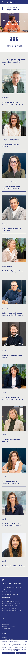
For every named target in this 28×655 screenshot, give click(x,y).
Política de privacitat (7, 639)
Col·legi (4, 619)
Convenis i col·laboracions (9, 626)
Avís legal (4, 637)
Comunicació (5, 624)
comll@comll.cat (6, 591)
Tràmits (4, 622)
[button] (24, 8)
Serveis (4, 620)
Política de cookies (21, 650)
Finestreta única (6, 628)
